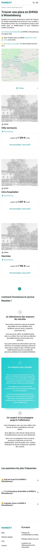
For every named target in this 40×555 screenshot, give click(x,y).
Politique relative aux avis (30, 539)
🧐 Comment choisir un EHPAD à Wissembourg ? (13, 504)
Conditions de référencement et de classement (28, 545)
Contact (4, 545)
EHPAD (3, 7)
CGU (2, 541)
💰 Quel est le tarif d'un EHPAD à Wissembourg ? (13, 480)
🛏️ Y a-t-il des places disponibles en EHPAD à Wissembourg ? (18, 492)
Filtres (21, 88)
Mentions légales (7, 537)
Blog (2, 533)
